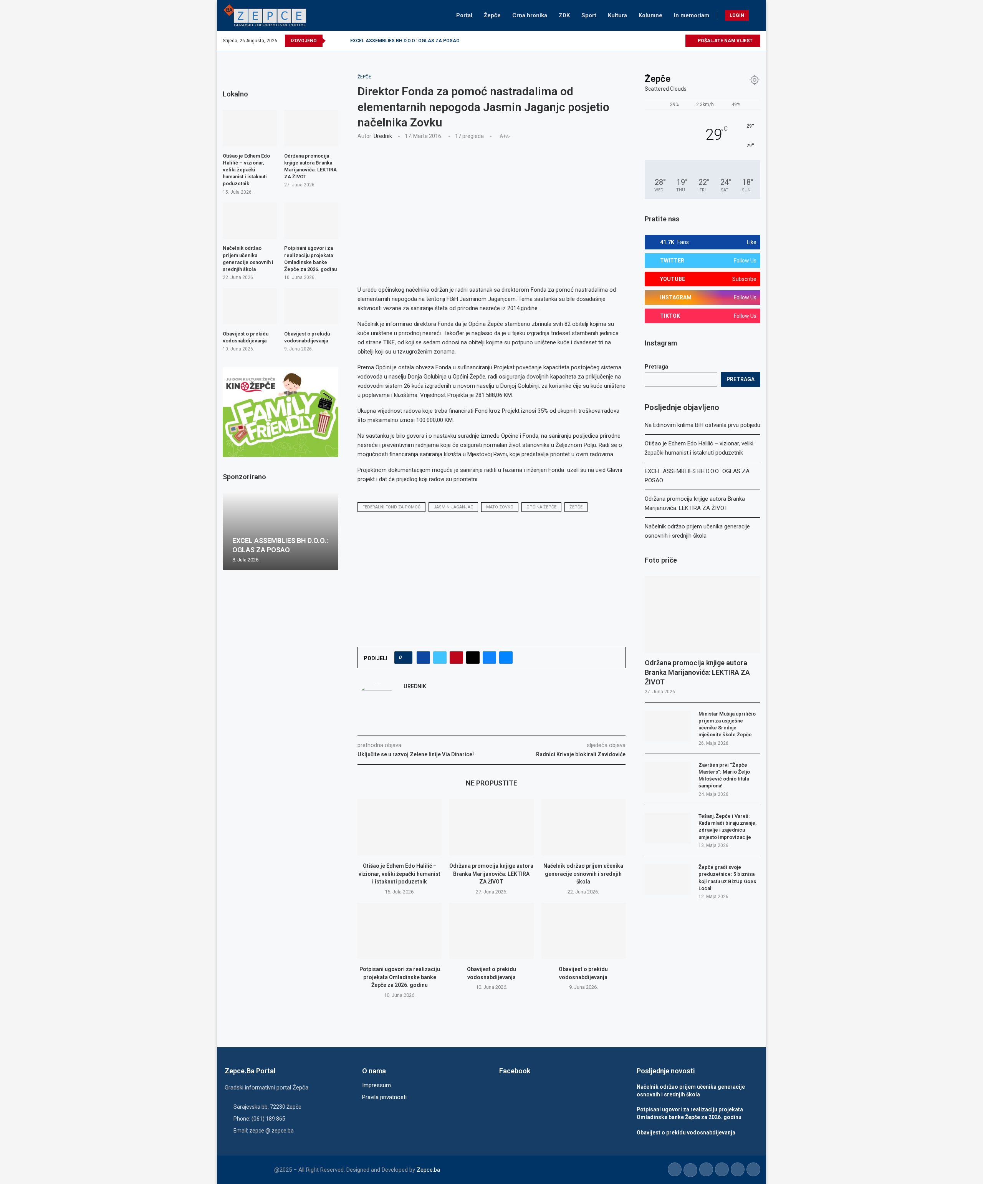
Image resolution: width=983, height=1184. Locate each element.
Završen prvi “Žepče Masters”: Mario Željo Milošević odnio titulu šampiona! (724, 775)
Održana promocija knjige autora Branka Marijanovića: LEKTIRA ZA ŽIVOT (429, 40)
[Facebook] (634, 41)
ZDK (564, 15)
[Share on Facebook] (423, 657)
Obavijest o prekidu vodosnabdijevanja (245, 337)
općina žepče (541, 507)
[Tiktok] (670, 41)
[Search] (756, 15)
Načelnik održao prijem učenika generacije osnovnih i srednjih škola (583, 874)
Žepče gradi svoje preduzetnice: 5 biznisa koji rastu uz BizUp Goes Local (727, 877)
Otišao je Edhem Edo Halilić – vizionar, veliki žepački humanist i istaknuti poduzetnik (399, 874)
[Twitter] (643, 41)
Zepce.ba (428, 1169)
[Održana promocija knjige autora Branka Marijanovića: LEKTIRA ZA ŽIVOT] (491, 827)
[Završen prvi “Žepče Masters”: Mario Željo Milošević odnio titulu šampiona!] (668, 777)
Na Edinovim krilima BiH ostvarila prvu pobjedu (702, 425)
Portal (464, 15)
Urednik (383, 136)
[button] (333, 41)
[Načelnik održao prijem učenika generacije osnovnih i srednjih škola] (583, 827)
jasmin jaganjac (453, 507)
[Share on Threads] (473, 657)
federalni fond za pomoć (391, 507)
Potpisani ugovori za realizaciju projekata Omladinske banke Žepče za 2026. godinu (399, 977)
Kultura (617, 15)
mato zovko (499, 507)
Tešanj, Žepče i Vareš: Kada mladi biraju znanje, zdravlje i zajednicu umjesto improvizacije (727, 826)
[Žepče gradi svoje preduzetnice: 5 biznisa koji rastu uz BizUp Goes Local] (668, 879)
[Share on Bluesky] (489, 657)
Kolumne (650, 15)
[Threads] (679, 41)
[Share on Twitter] (440, 657)
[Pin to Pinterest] (456, 657)
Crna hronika (529, 15)
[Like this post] (406, 657)
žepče (576, 507)
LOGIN (737, 15)
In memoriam (691, 15)
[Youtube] (661, 41)
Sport (588, 15)
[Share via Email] (506, 657)
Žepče (492, 15)
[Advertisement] (491, 203)
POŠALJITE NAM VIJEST (725, 40)
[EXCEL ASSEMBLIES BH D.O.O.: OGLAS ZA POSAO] (280, 531)
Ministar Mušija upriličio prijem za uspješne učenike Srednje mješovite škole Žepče (727, 724)
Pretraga (656, 366)
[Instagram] (652, 41)
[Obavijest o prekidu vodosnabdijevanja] (491, 931)
